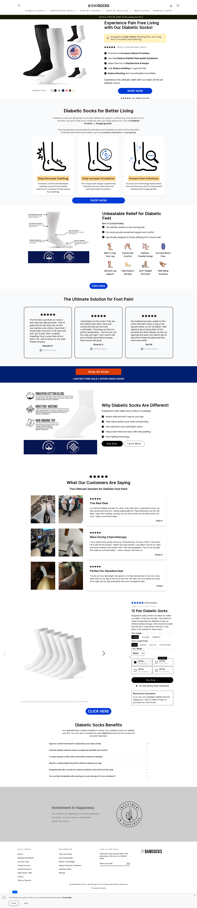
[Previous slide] (4, 653)
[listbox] (137, 653)
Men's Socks (142, 11)
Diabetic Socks (35, 11)
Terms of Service (24, 880)
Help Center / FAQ (25, 873)
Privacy (20, 876)
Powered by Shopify (98, 888)
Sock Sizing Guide (66, 858)
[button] (135, 637)
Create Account (24, 865)
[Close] (195, 896)
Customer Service (25, 869)
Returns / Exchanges (67, 862)
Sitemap (62, 873)
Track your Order (65, 854)
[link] (58, 57)
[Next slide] (103, 653)
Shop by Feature (90, 11)
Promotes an (129, 53)
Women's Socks (162, 11)
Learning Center (65, 869)
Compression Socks (62, 11)
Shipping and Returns (26, 858)
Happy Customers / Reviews (70, 865)
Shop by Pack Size (117, 11)
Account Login (23, 862)
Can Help (133, 58)
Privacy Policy (66, 897)
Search (20, 854)
